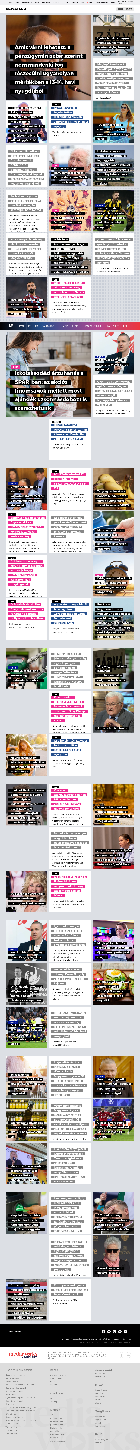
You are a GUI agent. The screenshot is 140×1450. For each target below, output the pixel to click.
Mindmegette (27, 2)
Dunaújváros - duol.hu (15, 1391)
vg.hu (52, 1398)
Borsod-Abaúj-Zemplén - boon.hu (19, 1385)
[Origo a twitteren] (109, 1331)
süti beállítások (104, 1339)
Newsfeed (46, 2)
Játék (113, 2)
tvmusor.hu (100, 1376)
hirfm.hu (98, 1443)
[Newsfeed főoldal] (16, 1331)
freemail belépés (125, 9)
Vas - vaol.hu (11, 1427)
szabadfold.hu (56, 1378)
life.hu (97, 1400)
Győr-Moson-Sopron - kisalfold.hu (20, 1398)
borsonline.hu (101, 1390)
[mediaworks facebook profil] (121, 1355)
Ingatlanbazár (102, 2)
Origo (11, 2)
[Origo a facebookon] (103, 1331)
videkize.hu (100, 1373)
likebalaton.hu (56, 1428)
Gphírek (75, 2)
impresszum (116, 1339)
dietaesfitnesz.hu (57, 1441)
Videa (37, 2)
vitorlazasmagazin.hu (104, 1370)
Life (17, 2)
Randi (91, 2)
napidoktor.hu (56, 1431)
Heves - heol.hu (12, 1404)
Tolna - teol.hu (11, 1424)
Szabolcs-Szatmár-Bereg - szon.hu (20, 1420)
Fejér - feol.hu (11, 1394)
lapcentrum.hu (101, 1426)
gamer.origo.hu (56, 1425)
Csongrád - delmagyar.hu (16, 1388)
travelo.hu (54, 1437)
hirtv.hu (53, 1381)
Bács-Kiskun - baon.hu (15, 1375)
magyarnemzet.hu (58, 1375)
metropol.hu (100, 1396)
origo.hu (53, 1385)
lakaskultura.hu (56, 1421)
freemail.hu (100, 1416)
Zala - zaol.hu (11, 1433)
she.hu (98, 1403)
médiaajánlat (126, 1339)
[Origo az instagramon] (114, 1331)
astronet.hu (55, 1415)
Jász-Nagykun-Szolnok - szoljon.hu (20, 1407)
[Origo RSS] (125, 1331)
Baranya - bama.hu (13, 1378)
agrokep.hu (55, 1401)
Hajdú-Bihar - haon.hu (15, 1401)
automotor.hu (56, 1418)
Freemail (56, 2)
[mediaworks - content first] (23, 1355)
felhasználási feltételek (89, 1339)
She (82, 2)
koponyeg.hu (100, 1419)
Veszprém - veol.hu (13, 1430)
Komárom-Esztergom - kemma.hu (20, 1411)
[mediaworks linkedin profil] (128, 1355)
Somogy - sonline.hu (14, 1417)
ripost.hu (99, 1393)
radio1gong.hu (101, 1439)
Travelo (66, 2)
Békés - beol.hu (12, 1381)
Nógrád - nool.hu (12, 1414)
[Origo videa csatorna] (120, 1331)
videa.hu (99, 1423)
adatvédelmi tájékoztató (70, 1339)
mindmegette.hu (57, 1434)
